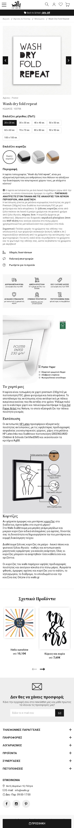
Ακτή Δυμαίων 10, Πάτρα (19, 786)
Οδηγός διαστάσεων (20, 252)
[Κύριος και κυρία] (54, 628)
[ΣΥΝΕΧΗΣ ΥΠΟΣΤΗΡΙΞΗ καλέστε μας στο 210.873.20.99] (37, 295)
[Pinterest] (26, 804)
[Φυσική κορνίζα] (52, 157)
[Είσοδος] (53, 4)
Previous (5, 60)
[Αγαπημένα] (60, 4)
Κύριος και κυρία (55, 653)
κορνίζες (49, 521)
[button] (4, 5)
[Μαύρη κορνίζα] (24, 157)
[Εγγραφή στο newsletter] (59, 712)
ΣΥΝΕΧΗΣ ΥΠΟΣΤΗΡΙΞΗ (37, 299)
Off (45, 13)
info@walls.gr (22, 790)
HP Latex (25, 424)
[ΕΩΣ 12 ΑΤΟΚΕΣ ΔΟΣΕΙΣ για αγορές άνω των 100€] (59, 280)
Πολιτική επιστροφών (21, 258)
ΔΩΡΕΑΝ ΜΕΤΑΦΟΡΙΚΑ (14, 284)
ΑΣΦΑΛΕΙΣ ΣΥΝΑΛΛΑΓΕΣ (14, 299)
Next (68, 60)
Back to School (38, 13)
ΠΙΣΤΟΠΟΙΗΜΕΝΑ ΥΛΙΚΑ (59, 299)
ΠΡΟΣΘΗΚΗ (38, 823)
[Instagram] (16, 804)
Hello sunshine (19, 649)
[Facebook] (7, 804)
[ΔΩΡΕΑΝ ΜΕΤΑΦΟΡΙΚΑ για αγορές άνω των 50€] (14, 280)
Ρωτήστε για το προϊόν (22, 265)
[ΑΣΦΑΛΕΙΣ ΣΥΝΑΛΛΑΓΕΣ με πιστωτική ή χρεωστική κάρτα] (14, 295)
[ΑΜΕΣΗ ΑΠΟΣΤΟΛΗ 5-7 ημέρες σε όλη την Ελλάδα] (37, 280)
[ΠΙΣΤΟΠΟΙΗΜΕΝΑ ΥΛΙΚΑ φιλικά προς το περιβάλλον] (59, 295)
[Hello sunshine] (19, 622)
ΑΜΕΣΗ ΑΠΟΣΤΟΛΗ (37, 284)
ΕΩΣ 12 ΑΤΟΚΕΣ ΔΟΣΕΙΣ (60, 284)
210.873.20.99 (37, 304)
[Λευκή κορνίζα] (38, 157)
